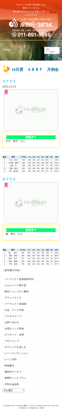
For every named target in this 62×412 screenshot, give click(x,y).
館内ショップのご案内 (17, 291)
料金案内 (9, 365)
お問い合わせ (12, 322)
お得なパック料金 (14, 328)
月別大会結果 (12, 384)
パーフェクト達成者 (15, 304)
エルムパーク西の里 (15, 285)
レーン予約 (11, 359)
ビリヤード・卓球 (14, 334)
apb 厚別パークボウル (28, 405)
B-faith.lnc (23, 408)
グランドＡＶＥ (13, 297)
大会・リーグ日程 (14, 310)
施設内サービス (13, 371)
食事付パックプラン (15, 378)
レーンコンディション (17, 353)
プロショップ (12, 341)
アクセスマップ (13, 316)
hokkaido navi (34, 408)
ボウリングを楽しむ (15, 347)
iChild (42, 408)
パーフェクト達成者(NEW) (19, 279)
